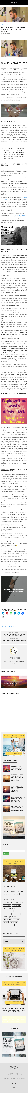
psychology (5, 626)
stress (6, 922)
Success (6, 925)
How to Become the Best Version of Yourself (17, 768)
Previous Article (14, 632)
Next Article (14, 638)
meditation (12, 908)
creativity (21, 891)
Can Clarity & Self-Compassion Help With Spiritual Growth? (17, 788)
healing (6, 899)
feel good (16, 894)
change (13, 891)
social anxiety (16, 487)
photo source (4, 606)
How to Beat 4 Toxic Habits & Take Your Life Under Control (17, 808)
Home (11, 1073)
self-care (16, 919)
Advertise (15, 1075)
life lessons (16, 905)
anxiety (6, 891)
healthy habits (8, 902)
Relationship (7, 919)
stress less (13, 626)
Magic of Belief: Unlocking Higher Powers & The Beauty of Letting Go (18, 798)
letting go (7, 905)
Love (5, 908)
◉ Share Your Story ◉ (15, 1074)
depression (7, 894)
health (13, 899)
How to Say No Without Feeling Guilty (14, 641)
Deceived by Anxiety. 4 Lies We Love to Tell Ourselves (14, 635)
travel (18, 925)
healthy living (19, 902)
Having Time (6, 33)
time (12, 925)
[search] (23, 941)
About (18, 1073)
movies (5, 916)
